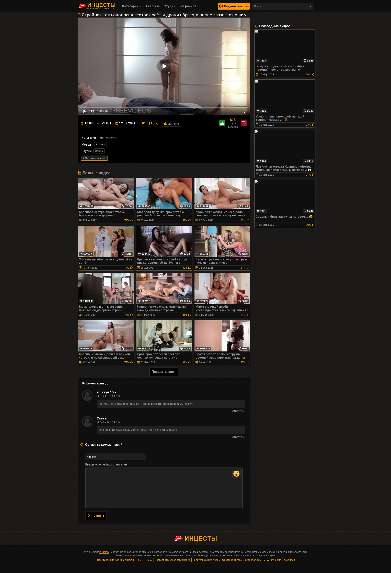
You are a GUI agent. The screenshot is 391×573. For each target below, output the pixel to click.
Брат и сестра (108, 137)
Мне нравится (222, 123)
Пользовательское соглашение (172, 560)
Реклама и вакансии (283, 560)
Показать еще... (164, 372)
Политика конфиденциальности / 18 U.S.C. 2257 (124, 560)
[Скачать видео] (158, 123)
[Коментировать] (150, 123)
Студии (169, 6)
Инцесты (104, 552)
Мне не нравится (244, 123)
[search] (310, 6)
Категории (130, 6)
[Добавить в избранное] (143, 123)
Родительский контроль (206, 560)
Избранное (187, 6)
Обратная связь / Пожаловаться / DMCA (245, 560)
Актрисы (153, 6)
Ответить (238, 411)
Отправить (96, 515)
